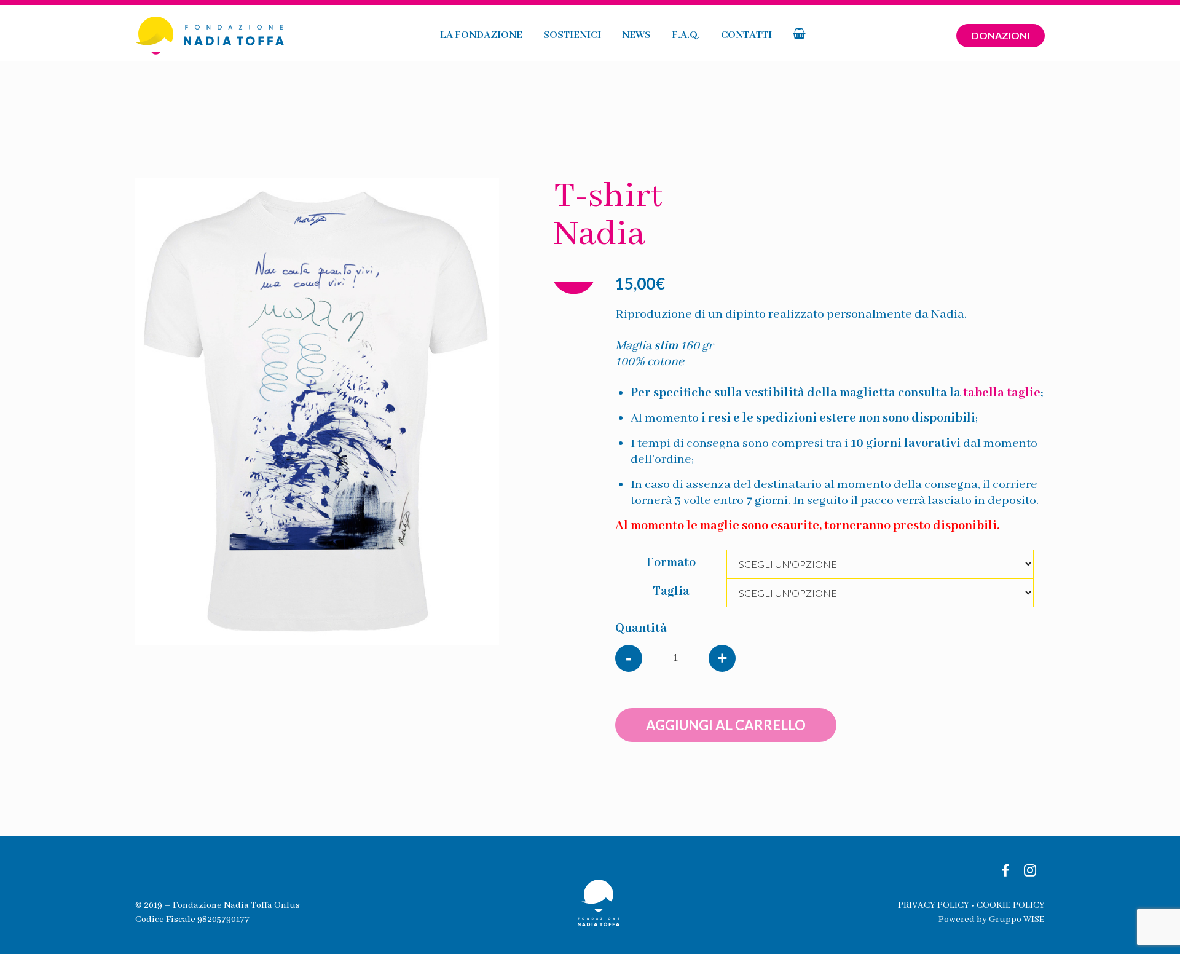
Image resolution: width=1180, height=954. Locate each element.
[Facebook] (1005, 872)
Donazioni (1000, 35)
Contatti (746, 35)
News (636, 35)
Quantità (641, 628)
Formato (671, 562)
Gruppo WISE (1017, 919)
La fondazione (481, 35)
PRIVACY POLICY (933, 905)
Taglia (671, 591)
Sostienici (572, 35)
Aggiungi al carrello (726, 725)
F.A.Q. (686, 35)
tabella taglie (1001, 393)
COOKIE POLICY (1011, 905)
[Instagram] (1030, 872)
